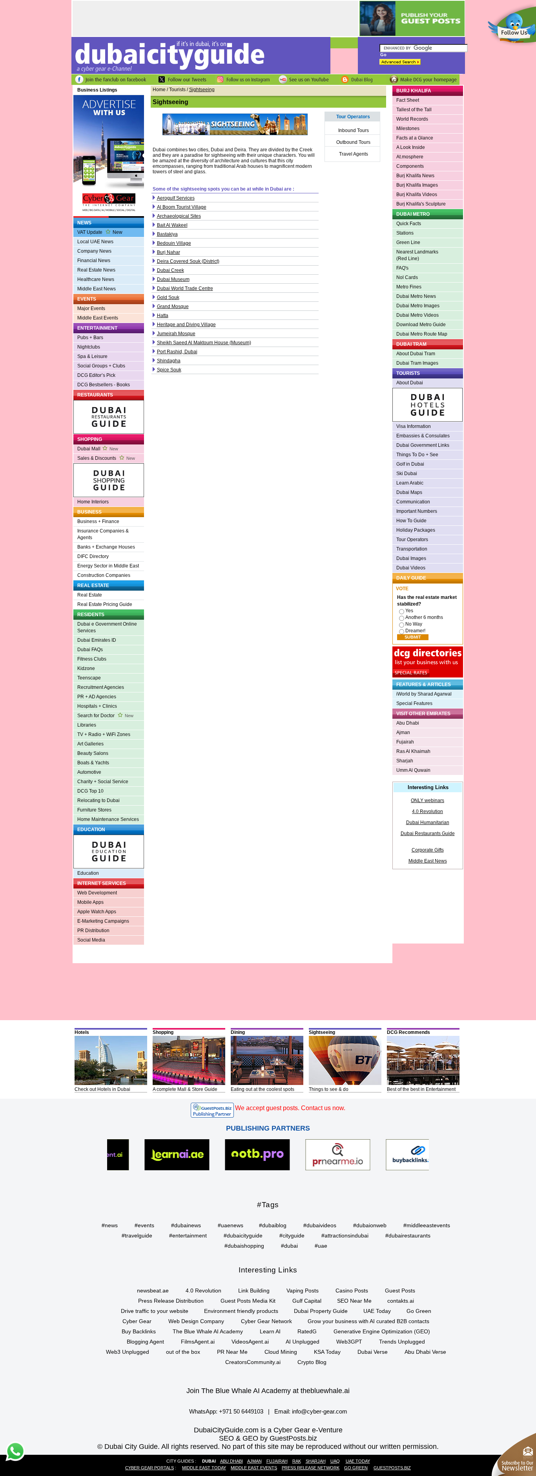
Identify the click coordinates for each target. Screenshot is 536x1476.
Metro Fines (408, 287)
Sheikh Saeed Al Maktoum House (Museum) (204, 342)
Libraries (86, 725)
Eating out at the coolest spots (262, 1089)
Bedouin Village (174, 243)
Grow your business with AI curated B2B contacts (368, 1321)
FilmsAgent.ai (198, 1341)
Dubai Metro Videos (417, 315)
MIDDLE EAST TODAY (204, 1467)
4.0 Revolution (427, 811)
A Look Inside (410, 147)
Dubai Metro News (416, 296)
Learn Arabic (409, 483)
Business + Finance (98, 521)
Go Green (419, 1311)
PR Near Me (232, 1352)
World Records (412, 119)
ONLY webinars (427, 800)
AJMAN (254, 1461)
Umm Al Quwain (413, 770)
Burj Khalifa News (415, 175)
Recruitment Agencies (100, 687)
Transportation (411, 549)
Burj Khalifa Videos (416, 194)
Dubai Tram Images (417, 363)
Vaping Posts (302, 1290)
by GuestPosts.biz (288, 1438)
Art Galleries (90, 744)
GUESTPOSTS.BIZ (392, 1467)
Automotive (89, 772)
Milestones (407, 128)
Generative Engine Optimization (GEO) (382, 1331)
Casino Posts (351, 1290)
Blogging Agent (145, 1341)
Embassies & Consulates (423, 436)
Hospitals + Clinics (97, 706)
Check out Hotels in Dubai (102, 1089)
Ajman (403, 732)
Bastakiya (167, 234)
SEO (226, 1438)
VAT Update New (99, 232)
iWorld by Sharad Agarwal (424, 694)
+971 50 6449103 (241, 1411)
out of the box (183, 1352)
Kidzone (86, 668)
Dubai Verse (372, 1352)
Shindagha (168, 360)
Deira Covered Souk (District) (188, 261)
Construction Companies (103, 575)
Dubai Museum (173, 279)
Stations (405, 233)
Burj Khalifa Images (417, 185)
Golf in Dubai (410, 464)
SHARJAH (316, 1461)
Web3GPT (349, 1341)
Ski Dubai (406, 473)
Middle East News (96, 289)
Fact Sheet (407, 100)
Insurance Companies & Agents (103, 534)
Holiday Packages (415, 530)
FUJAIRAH (277, 1461)
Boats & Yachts (93, 763)
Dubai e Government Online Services (107, 627)
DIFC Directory (93, 556)
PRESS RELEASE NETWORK (310, 1467)
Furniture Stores (94, 810)
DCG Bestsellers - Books (103, 384)
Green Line (408, 242)
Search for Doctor (105, 715)
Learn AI (270, 1331)
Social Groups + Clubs (101, 366)
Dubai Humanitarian (427, 822)
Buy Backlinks (139, 1331)
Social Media (91, 940)
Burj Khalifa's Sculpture (421, 204)
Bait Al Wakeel (172, 225)
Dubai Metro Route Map (421, 334)
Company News (94, 251)
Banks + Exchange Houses (106, 547)
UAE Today (377, 1311)
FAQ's (402, 268)
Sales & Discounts (106, 458)
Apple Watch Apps (96, 911)
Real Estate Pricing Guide (104, 604)
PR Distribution (93, 930)
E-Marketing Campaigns (103, 921)
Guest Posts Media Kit (248, 1301)
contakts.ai (400, 1301)
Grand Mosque (173, 306)
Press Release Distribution (171, 1301)
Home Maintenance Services (108, 819)
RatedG (307, 1331)
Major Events (91, 308)
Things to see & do (328, 1089)
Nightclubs (88, 347)
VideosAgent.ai (250, 1341)
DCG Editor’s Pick (96, 375)
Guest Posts (400, 1290)
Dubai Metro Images (417, 305)
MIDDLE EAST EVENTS (254, 1467)
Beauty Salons (92, 753)
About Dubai (409, 383)
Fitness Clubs (91, 659)
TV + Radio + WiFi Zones (103, 734)
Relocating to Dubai (98, 800)
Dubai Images (411, 558)
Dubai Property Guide (321, 1311)
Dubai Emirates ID (96, 640)
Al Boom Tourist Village (181, 207)
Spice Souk (169, 370)
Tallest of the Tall (414, 109)
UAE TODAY (358, 1461)
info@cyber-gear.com (319, 1411)
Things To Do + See (417, 454)
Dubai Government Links (422, 445)
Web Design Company (196, 1321)
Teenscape (89, 678)
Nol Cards (407, 277)
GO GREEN (356, 1467)
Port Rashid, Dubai (177, 351)
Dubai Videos (410, 568)
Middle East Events (97, 318)
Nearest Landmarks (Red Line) (417, 255)
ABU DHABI (231, 1461)
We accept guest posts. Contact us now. (290, 1108)
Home (159, 89)
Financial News (93, 260)
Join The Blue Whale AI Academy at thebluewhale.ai (268, 1391)
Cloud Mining (280, 1352)
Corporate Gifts (428, 850)
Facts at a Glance (414, 138)
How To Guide (411, 520)
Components (410, 166)
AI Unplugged (302, 1341)
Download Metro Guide (421, 324)
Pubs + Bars (90, 337)
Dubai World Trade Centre (185, 288)
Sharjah (404, 761)
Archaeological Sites (179, 216)
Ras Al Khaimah (413, 751)
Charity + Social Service (102, 781)
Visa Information (413, 426)
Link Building (254, 1290)
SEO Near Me (354, 1301)
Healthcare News (95, 279)
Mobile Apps (90, 902)
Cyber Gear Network (266, 1321)
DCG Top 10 (90, 791)
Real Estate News (96, 270)
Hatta (162, 315)
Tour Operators (412, 539)
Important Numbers (416, 511)
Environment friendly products (241, 1311)
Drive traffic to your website (154, 1311)
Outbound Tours (353, 142)
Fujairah (405, 742)
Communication (413, 502)
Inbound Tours (353, 130)
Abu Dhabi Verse (425, 1352)
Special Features (414, 703)
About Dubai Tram (415, 353)
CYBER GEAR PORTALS (149, 1467)
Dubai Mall (97, 449)
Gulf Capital (306, 1301)
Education (88, 873)
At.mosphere (409, 157)
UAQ (335, 1461)
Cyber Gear (136, 1321)
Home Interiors (93, 502)
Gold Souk (168, 297)
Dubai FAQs (90, 649)
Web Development (97, 893)
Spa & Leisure (92, 356)
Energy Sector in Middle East (108, 566)
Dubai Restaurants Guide (428, 833)
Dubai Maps (409, 492)
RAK (296, 1461)
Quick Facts (408, 223)
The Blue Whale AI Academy (208, 1331)
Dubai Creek (170, 270)
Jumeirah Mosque (176, 333)
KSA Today (327, 1352)
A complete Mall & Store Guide (185, 1089)
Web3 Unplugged (127, 1352)
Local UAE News (95, 241)
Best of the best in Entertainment (421, 1089)
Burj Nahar (168, 252)
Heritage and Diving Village (186, 324)
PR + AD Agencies (96, 696)
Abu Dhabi (407, 723)
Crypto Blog (311, 1362)
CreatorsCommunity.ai (253, 1362)
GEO (250, 1438)
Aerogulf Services (176, 198)
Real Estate (89, 595)
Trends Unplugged (402, 1341)
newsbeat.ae (153, 1290)
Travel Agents (353, 154)
